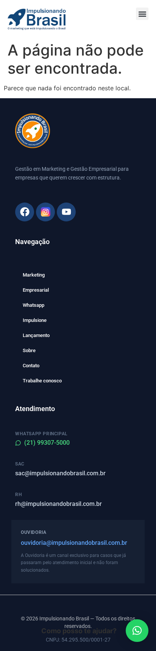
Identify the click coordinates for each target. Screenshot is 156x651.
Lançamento (36, 335)
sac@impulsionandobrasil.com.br (60, 473)
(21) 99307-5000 (47, 442)
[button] (142, 14)
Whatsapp (33, 305)
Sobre (29, 350)
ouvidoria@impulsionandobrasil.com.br (74, 542)
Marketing (34, 275)
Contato (31, 365)
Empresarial (36, 290)
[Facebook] (24, 212)
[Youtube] (66, 212)
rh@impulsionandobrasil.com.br (58, 503)
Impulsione (35, 320)
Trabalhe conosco (42, 380)
